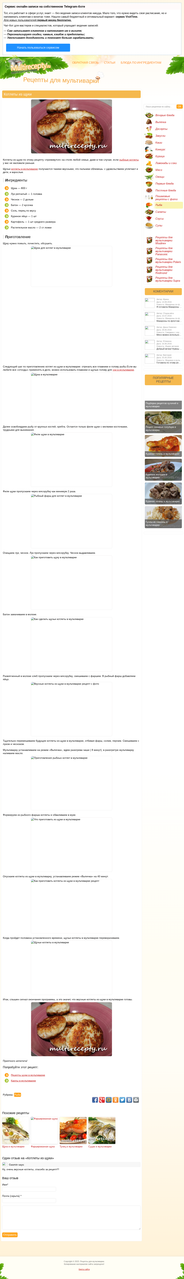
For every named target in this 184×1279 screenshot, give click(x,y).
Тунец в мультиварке (71, 1146)
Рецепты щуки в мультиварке (28, 1075)
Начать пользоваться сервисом (38, 47)
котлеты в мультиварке (24, 168)
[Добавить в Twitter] (122, 1100)
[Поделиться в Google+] (102, 1100)
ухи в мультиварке (123, 369)
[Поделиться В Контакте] (129, 1100)
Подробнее (149, 290)
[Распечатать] (136, 1100)
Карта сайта (84, 1269)
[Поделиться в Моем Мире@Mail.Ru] (109, 1100)
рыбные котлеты (129, 159)
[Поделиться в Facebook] (95, 1100)
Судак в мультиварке (100, 1146)
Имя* (5, 1184)
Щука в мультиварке (13, 1146)
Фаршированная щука (43, 1146)
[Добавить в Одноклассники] (115, 1100)
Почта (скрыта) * (11, 1195)
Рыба (17, 1094)
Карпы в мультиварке (23, 1080)
